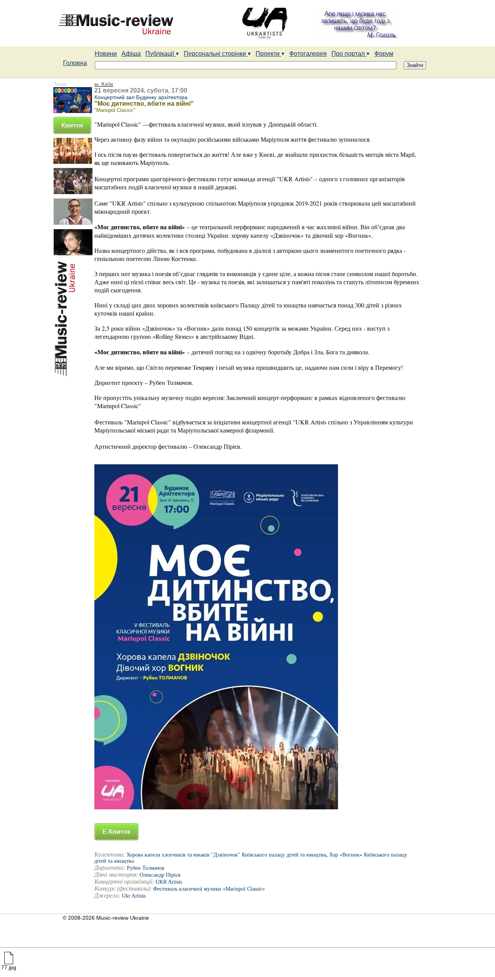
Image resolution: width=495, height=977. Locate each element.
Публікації (160, 53)
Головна (75, 63)
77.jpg (8, 967)
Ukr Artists (134, 896)
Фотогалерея (308, 53)
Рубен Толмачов (145, 868)
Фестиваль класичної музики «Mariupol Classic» (209, 889)
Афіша (131, 53)
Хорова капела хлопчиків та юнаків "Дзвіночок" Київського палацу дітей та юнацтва (226, 855)
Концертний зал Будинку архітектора (141, 97)
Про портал (348, 53)
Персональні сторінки (216, 53)
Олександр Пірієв (160, 875)
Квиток (72, 125)
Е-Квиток (116, 831)
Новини (106, 53)
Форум (383, 53)
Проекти (268, 53)
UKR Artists (168, 882)
